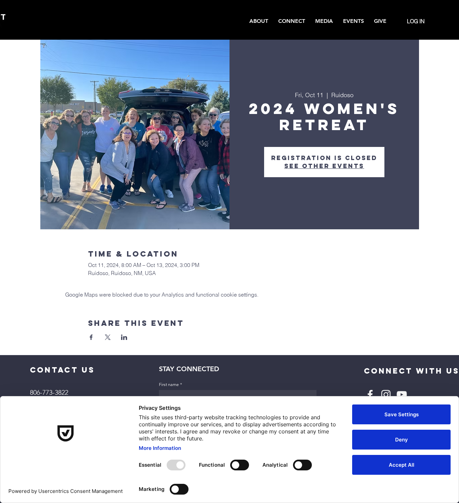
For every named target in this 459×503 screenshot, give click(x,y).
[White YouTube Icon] (401, 394)
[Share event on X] (108, 337)
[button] (258, 21)
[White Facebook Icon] (370, 394)
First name (170, 384)
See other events (324, 166)
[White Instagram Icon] (386, 394)
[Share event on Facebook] (91, 337)
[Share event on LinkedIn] (124, 337)
